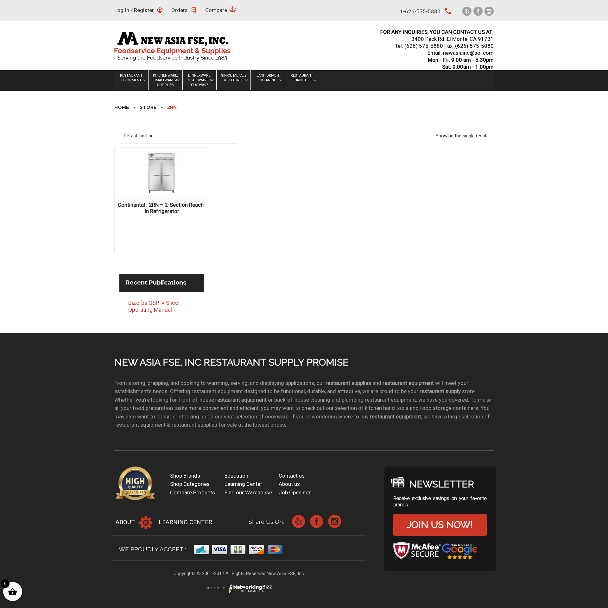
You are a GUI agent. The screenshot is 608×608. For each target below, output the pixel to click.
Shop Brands (185, 476)
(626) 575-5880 (423, 46)
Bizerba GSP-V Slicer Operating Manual (154, 306)
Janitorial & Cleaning (268, 77)
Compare (216, 10)
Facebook (316, 521)
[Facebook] (478, 11)
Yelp (298, 521)
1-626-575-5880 (420, 11)
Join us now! (440, 524)
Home (121, 107)
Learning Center (243, 484)
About (125, 522)
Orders (179, 10)
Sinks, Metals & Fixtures (234, 77)
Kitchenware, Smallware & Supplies (165, 80)
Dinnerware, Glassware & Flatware (200, 80)
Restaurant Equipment (131, 77)
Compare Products (192, 492)
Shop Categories (190, 484)
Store (148, 107)
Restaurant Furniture (302, 77)
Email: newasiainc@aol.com (461, 53)
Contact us (292, 476)
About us (289, 484)
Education (236, 476)
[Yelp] (467, 11)
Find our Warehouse (248, 492)
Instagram (334, 521)
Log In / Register (134, 10)
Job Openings (295, 492)
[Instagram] (489, 11)
